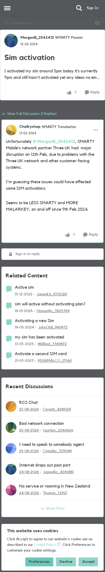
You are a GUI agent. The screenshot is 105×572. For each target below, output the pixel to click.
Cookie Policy (44, 545)
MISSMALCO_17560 (55, 361)
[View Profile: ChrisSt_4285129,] (11, 406)
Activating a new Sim (34, 321)
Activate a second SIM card (41, 354)
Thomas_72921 (55, 493)
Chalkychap (29, 127)
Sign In (92, 8)
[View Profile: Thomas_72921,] (11, 490)
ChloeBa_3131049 (57, 451)
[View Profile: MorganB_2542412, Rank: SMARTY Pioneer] (11, 40)
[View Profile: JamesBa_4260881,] (11, 469)
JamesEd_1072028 (52, 294)
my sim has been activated (39, 337)
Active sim (24, 287)
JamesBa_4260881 (58, 472)
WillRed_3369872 (52, 344)
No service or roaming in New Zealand (54, 486)
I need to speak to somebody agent (51, 444)
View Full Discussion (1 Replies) (32, 114)
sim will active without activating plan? (50, 304)
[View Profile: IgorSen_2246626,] (11, 427)
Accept (88, 562)
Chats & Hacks (20, 22)
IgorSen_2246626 (58, 430)
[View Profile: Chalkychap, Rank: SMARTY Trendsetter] (11, 130)
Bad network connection (41, 423)
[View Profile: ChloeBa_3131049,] (11, 448)
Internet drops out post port (44, 465)
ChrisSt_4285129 (57, 409)
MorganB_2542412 (37, 38)
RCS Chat (28, 402)
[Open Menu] (97, 23)
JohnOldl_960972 (53, 327)
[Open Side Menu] (7, 8)
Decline (66, 562)
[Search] (79, 8)
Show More (55, 508)
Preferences (39, 562)
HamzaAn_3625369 (53, 311)
